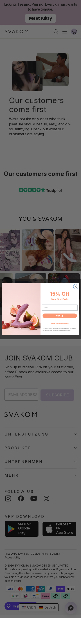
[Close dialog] (75, 286)
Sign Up (59, 316)
